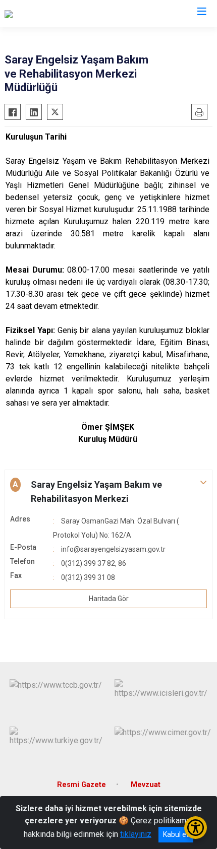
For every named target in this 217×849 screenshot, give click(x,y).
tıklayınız (135, 834)
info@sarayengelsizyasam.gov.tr (113, 549)
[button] (108, 492)
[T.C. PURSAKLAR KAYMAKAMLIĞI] (64, 14)
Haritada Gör (109, 599)
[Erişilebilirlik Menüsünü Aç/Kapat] (195, 827)
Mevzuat (145, 784)
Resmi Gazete (81, 784)
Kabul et (176, 834)
